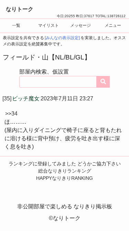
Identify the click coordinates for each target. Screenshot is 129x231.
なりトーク (19, 9)
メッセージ (80, 25)
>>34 (11, 114)
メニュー (113, 25)
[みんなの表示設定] (62, 37)
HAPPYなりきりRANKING (64, 178)
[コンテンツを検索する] (103, 82)
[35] (6, 98)
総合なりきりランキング (64, 171)
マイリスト (48, 25)
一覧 (16, 25)
